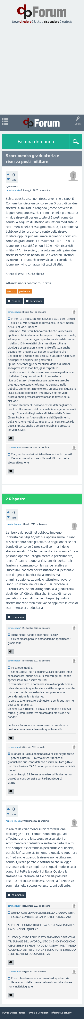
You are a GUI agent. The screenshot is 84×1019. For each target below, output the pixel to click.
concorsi (11, 291)
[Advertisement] (42, 69)
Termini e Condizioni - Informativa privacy (49, 1012)
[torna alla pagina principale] (42, 18)
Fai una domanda (36, 141)
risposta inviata (13, 524)
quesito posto (13, 190)
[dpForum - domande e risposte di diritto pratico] (41, 123)
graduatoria (24, 291)
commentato (14, 312)
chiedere (25, 21)
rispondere (51, 21)
